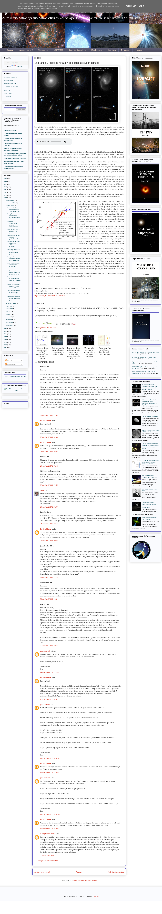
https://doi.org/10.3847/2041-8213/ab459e (49, 295)
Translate (20, 66)
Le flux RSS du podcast (10, 77)
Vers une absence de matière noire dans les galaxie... (13, 292)
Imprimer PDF (45, 323)
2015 (5, 336)
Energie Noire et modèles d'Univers (15, 158)
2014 (5, 339)
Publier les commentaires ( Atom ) (84, 880)
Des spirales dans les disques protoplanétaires (13, 237)
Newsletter (125, 50)
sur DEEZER (7, 96)
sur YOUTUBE (8, 93)
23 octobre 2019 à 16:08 (49, 451)
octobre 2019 (10, 205)
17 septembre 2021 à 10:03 (49, 758)
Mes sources (43, 50)
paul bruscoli (45, 651)
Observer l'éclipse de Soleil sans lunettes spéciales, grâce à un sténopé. (150, 462)
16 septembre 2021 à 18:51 (49, 672)
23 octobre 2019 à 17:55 (49, 485)
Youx (42, 490)
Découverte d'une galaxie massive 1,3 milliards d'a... (13, 209)
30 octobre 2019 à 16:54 (49, 645)
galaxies (43, 327)
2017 (5, 331)
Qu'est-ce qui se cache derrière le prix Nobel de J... (13, 272)
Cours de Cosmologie (77, 50)
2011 (5, 347)
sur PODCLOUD (8, 80)
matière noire (51, 327)
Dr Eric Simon (46, 420)
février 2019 (9, 322)
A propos (138, 50)
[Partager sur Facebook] (69, 324)
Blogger (96, 896)
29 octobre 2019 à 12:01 (49, 599)
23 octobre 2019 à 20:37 (49, 507)
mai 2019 (8, 314)
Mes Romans (96, 50)
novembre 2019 (10, 202)
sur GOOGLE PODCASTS (11, 87)
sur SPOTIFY (7, 90)
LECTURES (58, 50)
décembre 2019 (10, 200)
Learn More (130, 6)
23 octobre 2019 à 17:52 (49, 466)
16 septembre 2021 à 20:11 (49, 699)
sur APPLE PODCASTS (10, 83)
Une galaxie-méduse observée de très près (13, 298)
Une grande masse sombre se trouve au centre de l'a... (13, 258)
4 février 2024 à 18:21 (48, 855)
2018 (5, 328)
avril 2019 (9, 317)
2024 (5, 184)
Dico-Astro (111, 50)
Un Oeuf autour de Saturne (150, 416)
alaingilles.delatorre (48, 833)
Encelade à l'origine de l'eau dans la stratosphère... (13, 286)
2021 (5, 192)
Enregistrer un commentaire (48, 860)
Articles (9, 360)
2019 (5, 197)
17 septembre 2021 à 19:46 (49, 828)
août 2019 (9, 306)
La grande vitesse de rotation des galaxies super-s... (13, 231)
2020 (5, 195)
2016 (5, 334)
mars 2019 (9, 319)
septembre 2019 (11, 303)
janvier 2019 (9, 325)
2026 (5, 178)
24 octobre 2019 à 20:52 (49, 540)
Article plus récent (42, 871)
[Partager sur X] (66, 324)
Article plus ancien (116, 871)
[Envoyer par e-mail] (61, 324)
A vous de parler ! (26, 50)
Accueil (79, 871)
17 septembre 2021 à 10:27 (49, 772)
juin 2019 (8, 311)
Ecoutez (10, 50)
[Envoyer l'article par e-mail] (57, 324)
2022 (5, 189)
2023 (5, 187)
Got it (141, 6)
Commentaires (11, 364)
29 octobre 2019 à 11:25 (49, 577)
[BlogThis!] (64, 324)
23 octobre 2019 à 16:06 (49, 437)
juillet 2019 (9, 308)
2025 (5, 181)
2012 (5, 345)
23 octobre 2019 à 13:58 (49, 415)
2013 (5, 342)
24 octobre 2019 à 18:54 (49, 524)
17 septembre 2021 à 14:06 (49, 814)
